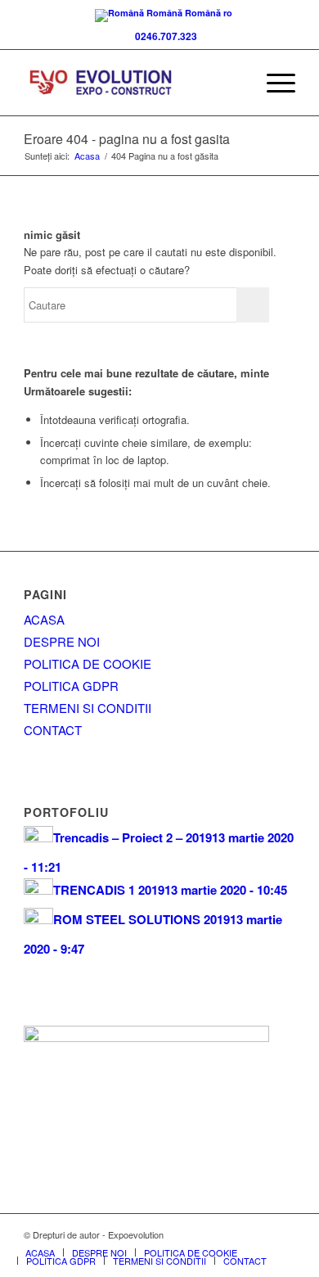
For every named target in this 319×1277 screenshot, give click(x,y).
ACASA (44, 619)
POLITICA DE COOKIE (87, 663)
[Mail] (258, 1234)
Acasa (87, 156)
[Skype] (234, 1234)
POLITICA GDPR (71, 685)
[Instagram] (283, 1234)
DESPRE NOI (62, 641)
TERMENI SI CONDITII (87, 707)
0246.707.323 (163, 36)
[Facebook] (209, 1234)
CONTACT (53, 729)
